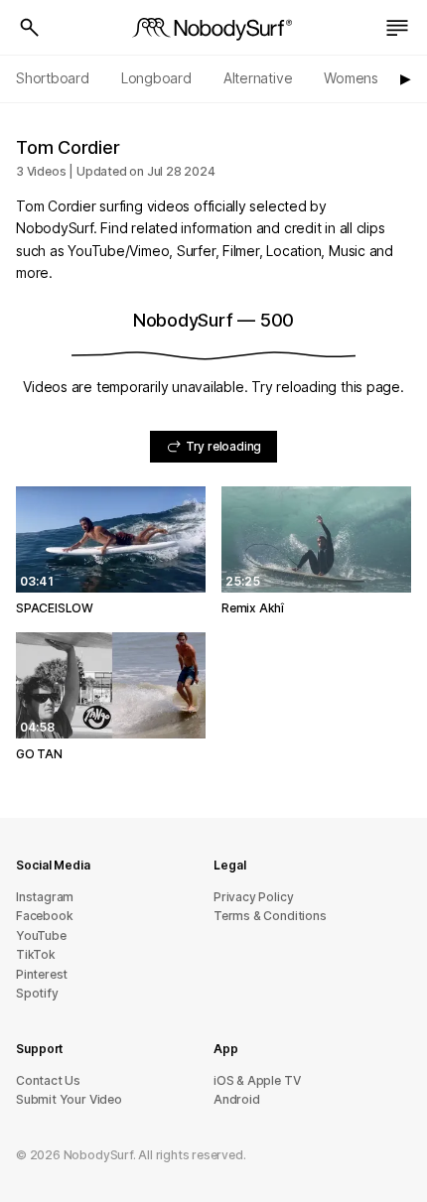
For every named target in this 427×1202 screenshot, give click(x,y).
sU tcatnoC (48, 1080)
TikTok (36, 954)
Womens (351, 77)
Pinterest (42, 974)
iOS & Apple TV (257, 1080)
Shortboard (52, 77)
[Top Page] (213, 28)
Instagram (44, 896)
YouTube (41, 935)
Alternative (258, 77)
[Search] (30, 28)
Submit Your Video (69, 1099)
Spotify (37, 993)
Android (237, 1099)
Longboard (156, 77)
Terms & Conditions (270, 915)
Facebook (44, 915)
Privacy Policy (253, 896)
